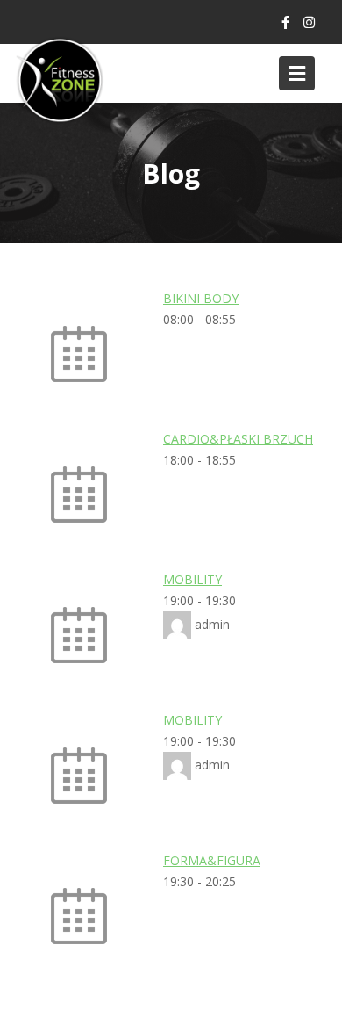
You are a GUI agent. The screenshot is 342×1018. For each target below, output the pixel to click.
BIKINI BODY (201, 298)
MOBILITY (192, 579)
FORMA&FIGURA (211, 860)
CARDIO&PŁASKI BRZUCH (238, 438)
